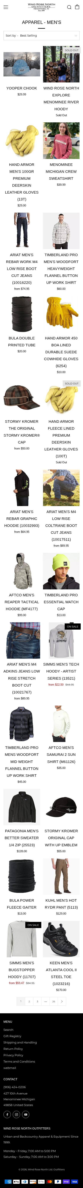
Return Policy (13, 1049)
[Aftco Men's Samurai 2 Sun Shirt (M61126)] (61, 724)
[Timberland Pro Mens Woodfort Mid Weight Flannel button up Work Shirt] (21, 724)
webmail (9, 1068)
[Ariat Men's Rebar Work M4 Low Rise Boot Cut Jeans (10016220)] (21, 231)
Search (8, 1030)
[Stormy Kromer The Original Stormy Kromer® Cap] (21, 397)
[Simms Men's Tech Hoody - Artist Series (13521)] (61, 640)
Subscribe (39, 1179)
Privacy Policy (13, 1055)
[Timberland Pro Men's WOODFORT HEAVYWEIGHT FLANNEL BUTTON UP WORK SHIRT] (61, 231)
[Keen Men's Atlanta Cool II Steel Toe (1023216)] (61, 939)
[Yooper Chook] (21, 64)
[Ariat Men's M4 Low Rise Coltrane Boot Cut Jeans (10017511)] (61, 488)
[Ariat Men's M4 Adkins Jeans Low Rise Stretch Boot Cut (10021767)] (21, 640)
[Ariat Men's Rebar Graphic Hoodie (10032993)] (21, 488)
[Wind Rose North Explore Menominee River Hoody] (61, 64)
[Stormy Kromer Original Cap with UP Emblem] (61, 807)
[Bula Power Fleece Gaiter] (21, 876)
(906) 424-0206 (14, 1087)
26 (53, 1001)
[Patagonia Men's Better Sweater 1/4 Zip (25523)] (21, 807)
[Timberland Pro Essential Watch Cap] (61, 571)
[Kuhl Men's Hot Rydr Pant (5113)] (61, 876)
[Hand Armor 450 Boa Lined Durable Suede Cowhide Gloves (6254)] (61, 314)
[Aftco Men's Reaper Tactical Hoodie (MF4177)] (21, 571)
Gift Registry (12, 1036)
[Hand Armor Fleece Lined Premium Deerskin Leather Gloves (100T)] (61, 397)
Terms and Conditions (19, 1061)
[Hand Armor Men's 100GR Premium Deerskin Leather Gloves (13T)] (21, 140)
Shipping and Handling (20, 1042)
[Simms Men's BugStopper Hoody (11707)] (21, 939)
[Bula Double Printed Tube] (21, 314)
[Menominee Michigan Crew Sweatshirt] (61, 140)
